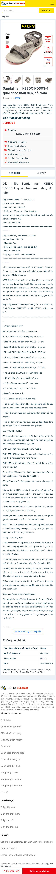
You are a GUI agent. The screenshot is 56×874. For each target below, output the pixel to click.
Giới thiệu (14, 173)
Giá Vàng (44, 863)
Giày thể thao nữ (9, 826)
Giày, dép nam (8, 807)
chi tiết (41, 173)
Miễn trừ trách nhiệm (11, 739)
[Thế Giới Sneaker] (14, 688)
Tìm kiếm (46, 10)
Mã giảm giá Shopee (11, 785)
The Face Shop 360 (30, 863)
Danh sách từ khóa (10, 766)
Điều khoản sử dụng (11, 733)
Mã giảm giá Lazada (11, 779)
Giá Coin (7, 866)
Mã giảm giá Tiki (9, 772)
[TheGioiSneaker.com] (17, 3)
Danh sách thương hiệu (12, 752)
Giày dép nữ (7, 820)
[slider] (7, 80)
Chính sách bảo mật (11, 726)
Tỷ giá (18, 863)
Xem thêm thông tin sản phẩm (28, 631)
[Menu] (52, 3)
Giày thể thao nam (10, 813)
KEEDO (18, 98)
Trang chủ (5, 17)
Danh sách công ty (10, 759)
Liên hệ (4, 792)
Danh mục (6, 746)
